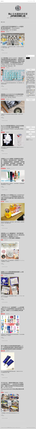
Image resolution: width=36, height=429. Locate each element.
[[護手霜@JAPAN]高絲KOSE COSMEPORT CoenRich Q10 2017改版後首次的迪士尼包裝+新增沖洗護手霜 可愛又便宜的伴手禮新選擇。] (13, 211)
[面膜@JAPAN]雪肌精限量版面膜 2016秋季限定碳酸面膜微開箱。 (12, 272)
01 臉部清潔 (2, 67)
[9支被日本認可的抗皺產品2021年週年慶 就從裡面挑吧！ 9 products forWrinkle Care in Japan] (13, 39)
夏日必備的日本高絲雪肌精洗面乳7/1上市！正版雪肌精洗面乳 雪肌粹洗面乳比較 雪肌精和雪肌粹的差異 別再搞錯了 (12, 347)
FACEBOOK (2, 99)
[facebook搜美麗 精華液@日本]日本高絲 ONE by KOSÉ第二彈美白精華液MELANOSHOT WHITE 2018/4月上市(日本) (12, 128)
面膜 (1, 275)
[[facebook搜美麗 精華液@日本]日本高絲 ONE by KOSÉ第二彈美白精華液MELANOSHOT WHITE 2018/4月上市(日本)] (13, 139)
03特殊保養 (2, 31)
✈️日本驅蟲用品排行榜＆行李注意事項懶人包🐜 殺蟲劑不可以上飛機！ (30, 87)
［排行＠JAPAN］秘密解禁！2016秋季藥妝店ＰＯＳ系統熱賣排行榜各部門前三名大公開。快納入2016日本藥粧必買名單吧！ (12, 309)
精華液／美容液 (3, 168)
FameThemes (33, 427)
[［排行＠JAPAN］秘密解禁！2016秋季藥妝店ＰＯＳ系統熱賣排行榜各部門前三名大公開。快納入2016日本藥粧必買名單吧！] (10, 324)
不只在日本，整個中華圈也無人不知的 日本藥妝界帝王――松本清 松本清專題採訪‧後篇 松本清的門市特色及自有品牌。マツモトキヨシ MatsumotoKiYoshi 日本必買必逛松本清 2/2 (12, 386)
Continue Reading (5, 120)
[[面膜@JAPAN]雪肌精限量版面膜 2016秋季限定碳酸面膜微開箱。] (10, 285)
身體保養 (2, 201)
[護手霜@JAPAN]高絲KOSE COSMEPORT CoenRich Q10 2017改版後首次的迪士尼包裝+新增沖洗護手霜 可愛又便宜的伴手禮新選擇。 (12, 197)
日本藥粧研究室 (7, 31)
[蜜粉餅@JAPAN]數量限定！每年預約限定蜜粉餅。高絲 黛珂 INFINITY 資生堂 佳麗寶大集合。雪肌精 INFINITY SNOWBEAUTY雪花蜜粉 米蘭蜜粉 (12, 235)
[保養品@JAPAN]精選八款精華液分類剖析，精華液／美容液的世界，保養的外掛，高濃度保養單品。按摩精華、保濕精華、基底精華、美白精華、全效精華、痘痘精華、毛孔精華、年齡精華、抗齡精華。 (12, 162)
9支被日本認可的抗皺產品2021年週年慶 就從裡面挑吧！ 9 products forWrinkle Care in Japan (12, 28)
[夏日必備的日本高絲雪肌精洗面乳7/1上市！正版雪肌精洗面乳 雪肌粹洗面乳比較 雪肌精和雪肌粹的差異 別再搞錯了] (7, 361)
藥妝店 (2, 392)
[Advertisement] (30, 40)
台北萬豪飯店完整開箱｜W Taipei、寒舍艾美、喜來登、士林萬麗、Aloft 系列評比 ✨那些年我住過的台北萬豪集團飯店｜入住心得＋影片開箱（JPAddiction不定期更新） (30, 81)
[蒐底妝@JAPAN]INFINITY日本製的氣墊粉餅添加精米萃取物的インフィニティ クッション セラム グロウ (12, 95)
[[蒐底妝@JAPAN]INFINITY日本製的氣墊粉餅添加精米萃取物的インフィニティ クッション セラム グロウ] (13, 106)
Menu (3, 1)
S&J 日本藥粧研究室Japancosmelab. (18, 15)
